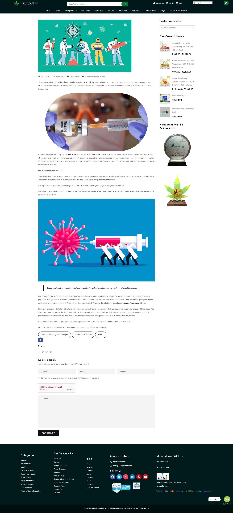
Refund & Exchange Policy (64, 479)
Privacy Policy (59, 476)
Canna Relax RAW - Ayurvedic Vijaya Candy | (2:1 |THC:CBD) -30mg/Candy (183, 64)
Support (57, 472)
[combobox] (177, 27)
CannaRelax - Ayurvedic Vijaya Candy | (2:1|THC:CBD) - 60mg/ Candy (183, 46)
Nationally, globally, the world (88, 82)
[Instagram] (125, 476)
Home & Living (26, 477)
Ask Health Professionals (178, 11)
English (198, 3)
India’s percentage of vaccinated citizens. (130, 303)
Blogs (163, 11)
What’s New (99, 11)
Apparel (23, 460)
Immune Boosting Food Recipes (54, 334)
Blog (89, 458)
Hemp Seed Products (29, 474)
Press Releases (60, 469)
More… (101, 334)
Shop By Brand (69, 11)
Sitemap (57, 493)
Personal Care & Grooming (31, 491)
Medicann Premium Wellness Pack (183, 110)
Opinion (90, 471)
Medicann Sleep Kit (179, 96)
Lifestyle (90, 477)
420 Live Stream (93, 488)
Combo (57, 11)
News (89, 474)
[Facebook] (112, 476)
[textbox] (177, 28)
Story (89, 464)
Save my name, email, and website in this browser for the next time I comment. (70, 378)
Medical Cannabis (27, 484)
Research (90, 467)
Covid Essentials (150, 11)
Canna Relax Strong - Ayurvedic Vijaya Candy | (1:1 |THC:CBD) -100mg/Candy (183, 81)
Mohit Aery (60, 76)
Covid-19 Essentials (29, 471)
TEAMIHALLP (143, 508)
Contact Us (136, 11)
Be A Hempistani (163, 467)
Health (102, 76)
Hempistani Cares (60, 465)
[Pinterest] (138, 476)
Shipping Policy (59, 486)
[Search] (125, 4)
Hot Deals (111, 11)
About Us (57, 459)
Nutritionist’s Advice (83, 334)
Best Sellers (123, 11)
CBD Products (26, 464)
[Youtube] (145, 476)
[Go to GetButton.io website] (227, 503)
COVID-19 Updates (92, 76)
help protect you (64, 176)
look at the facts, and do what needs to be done (86, 154)
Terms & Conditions (61, 482)
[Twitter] (119, 476)
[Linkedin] (132, 476)
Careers (57, 462)
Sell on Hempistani (164, 461)
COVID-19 (91, 484)
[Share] (39, 352)
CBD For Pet (85, 11)
